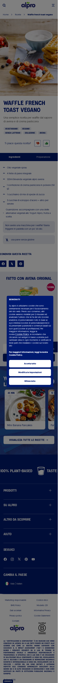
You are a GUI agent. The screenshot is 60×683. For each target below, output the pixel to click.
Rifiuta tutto (30, 381)
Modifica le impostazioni (30, 372)
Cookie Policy (22, 334)
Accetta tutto (30, 363)
